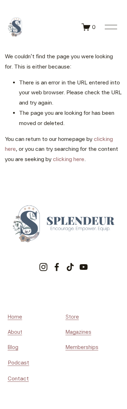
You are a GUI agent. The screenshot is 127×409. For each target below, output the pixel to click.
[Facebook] (57, 267)
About (15, 332)
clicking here (68, 159)
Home (15, 317)
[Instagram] (43, 267)
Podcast (18, 362)
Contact (18, 378)
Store (72, 317)
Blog (13, 347)
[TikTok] (70, 267)
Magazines (78, 332)
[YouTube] (83, 267)
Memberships (82, 347)
